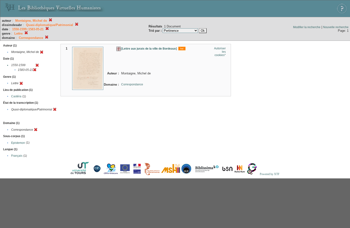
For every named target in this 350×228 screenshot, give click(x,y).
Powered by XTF (270, 174)
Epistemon (18, 143)
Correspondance (132, 84)
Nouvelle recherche (336, 27)
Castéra (16, 96)
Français (16, 155)
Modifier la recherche (306, 27)
